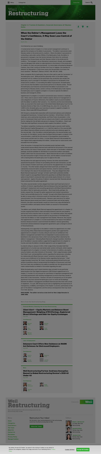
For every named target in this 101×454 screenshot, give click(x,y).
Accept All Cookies (83, 449)
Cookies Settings (69, 449)
